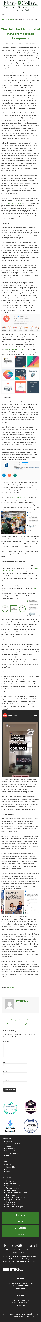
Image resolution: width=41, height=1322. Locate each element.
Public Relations (12, 1151)
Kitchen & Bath (11, 1204)
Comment (7, 1042)
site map (35, 1314)
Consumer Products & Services (17, 1193)
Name (5, 1062)
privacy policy (26, 1314)
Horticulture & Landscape (15, 1197)
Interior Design (11, 1202)
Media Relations (12, 1153)
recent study (34, 78)
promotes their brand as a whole (15, 349)
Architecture (11, 1183)
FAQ (7, 1169)
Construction (11, 1190)
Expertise (9, 1141)
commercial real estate (19, 497)
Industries (10, 1181)
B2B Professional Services (16, 1186)
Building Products (12, 1188)
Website (6, 1080)
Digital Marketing (12, 1148)
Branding (9, 1146)
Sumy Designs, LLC (32, 1317)
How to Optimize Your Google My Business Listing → (21, 1024)
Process (9, 1172)
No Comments (30, 43)
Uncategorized (13, 987)
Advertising (10, 1155)
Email (5, 1071)
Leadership (10, 1167)
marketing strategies (14, 203)
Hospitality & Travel (13, 1199)
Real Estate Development (15, 1206)
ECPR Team (20, 43)
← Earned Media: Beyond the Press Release (16, 1020)
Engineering (10, 1195)
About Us (9, 1165)
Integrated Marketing (14, 1144)
